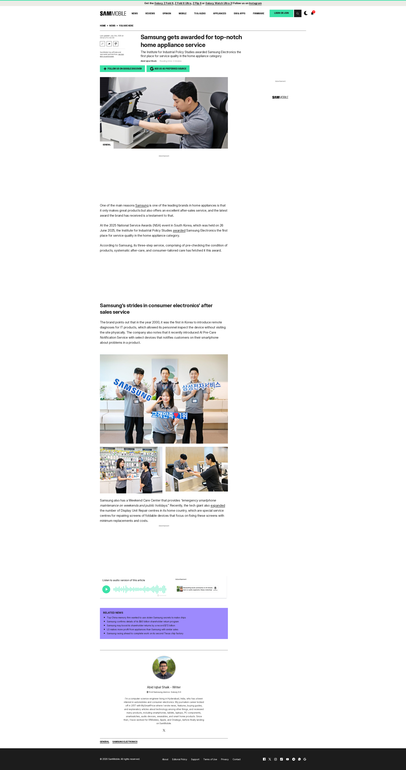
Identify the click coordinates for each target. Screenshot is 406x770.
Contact (237, 759)
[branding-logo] (113, 13)
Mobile (182, 14)
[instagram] (275, 759)
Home (103, 26)
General (104, 742)
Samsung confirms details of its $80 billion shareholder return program (143, 621)
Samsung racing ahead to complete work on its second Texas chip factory (145, 633)
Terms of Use (210, 759)
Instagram (255, 3)
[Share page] (109, 43)
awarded (179, 230)
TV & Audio (200, 14)
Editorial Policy (179, 759)
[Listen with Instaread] (115, 43)
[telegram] (293, 759)
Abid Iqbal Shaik (149, 61)
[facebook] (264, 759)
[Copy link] (102, 43)
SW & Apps (239, 14)
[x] (269, 759)
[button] (297, 13)
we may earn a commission (112, 55)
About (165, 759)
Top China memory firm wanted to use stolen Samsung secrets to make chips (146, 617)
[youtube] (287, 759)
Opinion (167, 14)
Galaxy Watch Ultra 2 (218, 3)
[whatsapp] (299, 759)
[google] (305, 759)
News (135, 14)
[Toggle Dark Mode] (305, 13)
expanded (218, 505)
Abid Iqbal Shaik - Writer (164, 687)
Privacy (225, 759)
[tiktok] (281, 759)
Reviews (150, 14)
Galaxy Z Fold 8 (164, 3)
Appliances (219, 14)
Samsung (142, 205)
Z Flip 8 (197, 3)
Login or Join (281, 13)
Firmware (258, 14)
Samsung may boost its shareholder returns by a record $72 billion (141, 625)
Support (195, 759)
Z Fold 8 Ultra (183, 3)
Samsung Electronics (124, 742)
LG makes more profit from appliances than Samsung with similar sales (142, 629)
